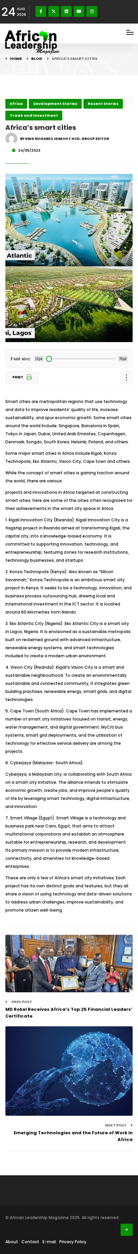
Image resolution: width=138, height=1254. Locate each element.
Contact (30, 1242)
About (11, 1242)
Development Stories (55, 103)
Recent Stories (103, 103)
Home (16, 58)
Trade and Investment (34, 115)
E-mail (49, 1242)
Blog (36, 58)
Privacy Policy (72, 1242)
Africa (16, 103)
